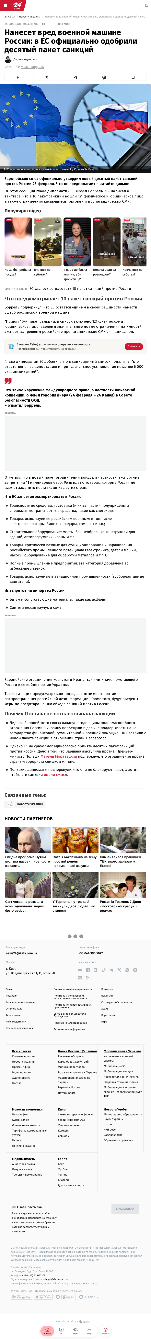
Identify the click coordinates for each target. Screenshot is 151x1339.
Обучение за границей (118, 1140)
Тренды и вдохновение (27, 1175)
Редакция (11, 996)
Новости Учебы (115, 1109)
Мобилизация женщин (118, 1071)
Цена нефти (20, 1114)
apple (43, 1296)
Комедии (63, 1130)
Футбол (63, 1169)
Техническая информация (69, 1029)
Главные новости (23, 1056)
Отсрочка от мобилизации (121, 1082)
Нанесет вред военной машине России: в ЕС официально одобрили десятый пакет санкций (95, 17)
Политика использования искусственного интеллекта (70, 997)
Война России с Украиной (77, 1051)
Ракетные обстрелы (71, 1056)
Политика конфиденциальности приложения (73, 1006)
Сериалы (63, 1136)
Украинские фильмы (71, 1120)
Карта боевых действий (73, 1062)
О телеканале (14, 1009)
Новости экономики (27, 1109)
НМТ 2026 (110, 1129)
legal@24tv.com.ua (56, 1279)
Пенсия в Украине (24, 1145)
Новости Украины (30, 17)
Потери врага (67, 1093)
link (79, 969)
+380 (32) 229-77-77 (33, 1275)
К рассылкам (125, 1209)
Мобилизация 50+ (115, 1066)
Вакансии (107, 996)
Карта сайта (108, 1015)
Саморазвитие (113, 1135)
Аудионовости (21, 1077)
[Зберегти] (133, 77)
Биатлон (63, 1180)
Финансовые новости (26, 1125)
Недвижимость (23, 1159)
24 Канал (10, 17)
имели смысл (55, 775)
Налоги (17, 1140)
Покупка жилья (22, 1169)
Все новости (21, 1051)
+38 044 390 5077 (90, 953)
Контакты (107, 989)
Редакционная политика (20, 1002)
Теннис (62, 1175)
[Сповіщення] (146, 5)
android (21, 1296)
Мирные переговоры (71, 1067)
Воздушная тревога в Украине (77, 1072)
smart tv (65, 1296)
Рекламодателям (16, 1022)
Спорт (62, 1159)
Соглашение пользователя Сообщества (70, 1015)
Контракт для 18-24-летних (121, 1076)
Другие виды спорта (71, 1185)
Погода (16, 1083)
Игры (104, 1022)
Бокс (61, 1164)
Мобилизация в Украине (122, 1051)
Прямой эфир (21, 1067)
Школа (108, 1124)
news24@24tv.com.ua (21, 953)
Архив (105, 1009)
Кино (62, 1109)
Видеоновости (21, 1072)
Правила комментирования (70, 1023)
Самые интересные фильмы (76, 1114)
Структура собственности (116, 1002)
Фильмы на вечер (69, 1125)
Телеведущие (14, 1015)
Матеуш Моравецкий (59, 756)
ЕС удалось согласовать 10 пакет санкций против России (79, 288)
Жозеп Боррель (32, 67)
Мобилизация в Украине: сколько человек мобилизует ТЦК (123, 1092)
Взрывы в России (69, 1087)
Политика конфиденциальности (73, 989)
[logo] (17, 5)
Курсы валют (20, 1120)
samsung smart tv (88, 1296)
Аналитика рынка (23, 1164)
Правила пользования (19, 1028)
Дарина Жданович (25, 59)
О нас (9, 989)
